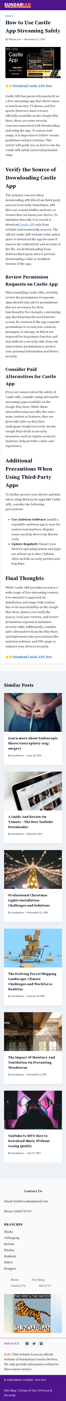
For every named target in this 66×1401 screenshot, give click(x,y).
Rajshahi (10, 1256)
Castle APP (27, 225)
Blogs (9, 16)
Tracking (38, 1280)
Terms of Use (27, 1390)
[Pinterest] (41, 1344)
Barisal (9, 1244)
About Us (44, 1286)
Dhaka (8, 1232)
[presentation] (33, 712)
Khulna (9, 1250)
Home (15, 1280)
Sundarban (17, 755)
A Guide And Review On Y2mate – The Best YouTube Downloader (30, 822)
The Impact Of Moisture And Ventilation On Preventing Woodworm (31, 1062)
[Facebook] (27, 1344)
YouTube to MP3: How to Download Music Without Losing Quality (29, 1141)
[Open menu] (59, 5)
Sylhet (8, 1262)
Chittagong (11, 1238)
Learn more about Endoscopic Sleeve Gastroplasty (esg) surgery (33, 743)
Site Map (10, 1390)
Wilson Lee (15, 39)
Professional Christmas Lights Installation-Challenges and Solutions (29, 900)
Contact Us (18, 1286)
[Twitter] (34, 1344)
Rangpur (10, 1268)
